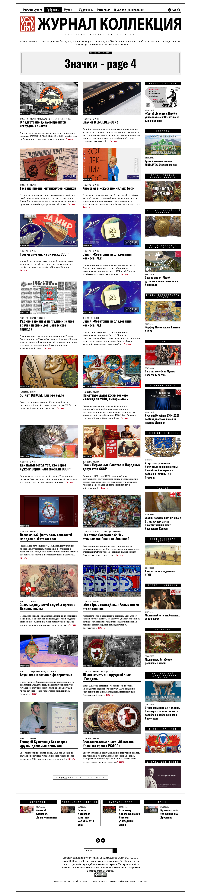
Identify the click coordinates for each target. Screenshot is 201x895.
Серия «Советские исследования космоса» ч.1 (107, 323)
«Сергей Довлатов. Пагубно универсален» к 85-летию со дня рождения (162, 117)
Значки (33, 119)
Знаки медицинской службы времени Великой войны (47, 606)
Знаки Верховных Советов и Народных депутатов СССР (111, 466)
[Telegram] (169, 10)
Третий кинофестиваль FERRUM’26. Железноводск (161, 163)
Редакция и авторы (98, 881)
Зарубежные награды (39, 671)
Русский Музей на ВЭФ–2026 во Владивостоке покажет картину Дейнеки (162, 419)
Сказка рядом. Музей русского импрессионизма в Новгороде (161, 281)
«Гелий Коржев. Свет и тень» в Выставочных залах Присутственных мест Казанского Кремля (163, 523)
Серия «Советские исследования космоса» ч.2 (107, 256)
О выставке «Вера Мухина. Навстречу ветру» (160, 373)
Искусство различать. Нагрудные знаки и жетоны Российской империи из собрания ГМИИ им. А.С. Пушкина (161, 470)
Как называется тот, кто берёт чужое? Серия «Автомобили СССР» (45, 467)
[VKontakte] (174, 10)
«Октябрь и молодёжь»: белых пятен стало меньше (111, 606)
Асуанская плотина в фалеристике (46, 674)
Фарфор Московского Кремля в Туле (162, 329)
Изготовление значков (48, 119)
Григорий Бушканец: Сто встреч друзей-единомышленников (43, 743)
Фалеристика (65, 119)
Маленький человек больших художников (162, 617)
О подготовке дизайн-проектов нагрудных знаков (43, 124)
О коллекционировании (129, 9)
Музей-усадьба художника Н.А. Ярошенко (169, 813)
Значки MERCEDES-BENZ (100, 122)
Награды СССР (107, 671)
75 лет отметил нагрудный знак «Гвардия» (107, 676)
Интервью (103, 9)
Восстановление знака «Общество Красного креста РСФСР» (108, 743)
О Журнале (142, 881)
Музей (68, 9)
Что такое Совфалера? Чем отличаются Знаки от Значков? (106, 536)
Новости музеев (32, 9)
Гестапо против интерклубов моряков (48, 188)
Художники (86, 9)
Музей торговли (80, 881)
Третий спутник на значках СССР (44, 254)
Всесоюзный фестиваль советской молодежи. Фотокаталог (46, 536)
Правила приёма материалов (122, 881)
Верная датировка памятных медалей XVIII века (86, 817)
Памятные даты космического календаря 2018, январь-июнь (105, 397)
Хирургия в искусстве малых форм (108, 188)
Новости (42, 318)
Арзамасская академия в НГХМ (160, 573)
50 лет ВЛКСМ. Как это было (42, 395)
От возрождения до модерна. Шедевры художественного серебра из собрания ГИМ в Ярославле (162, 713)
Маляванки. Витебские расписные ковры (158, 661)
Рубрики (51, 9)
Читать (70, 139)
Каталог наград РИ (62, 881)
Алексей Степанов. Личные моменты (46, 813)
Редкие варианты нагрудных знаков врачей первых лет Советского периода (47, 324)
